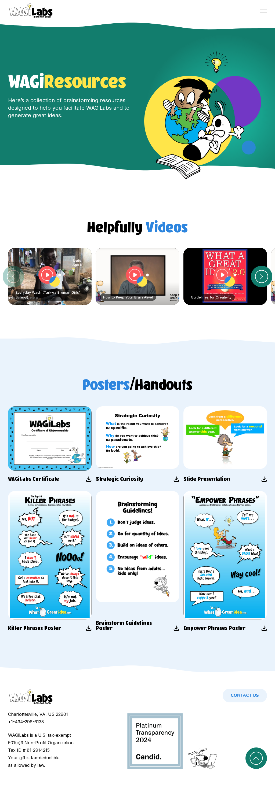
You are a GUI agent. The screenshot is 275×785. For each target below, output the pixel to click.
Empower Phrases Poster (214, 628)
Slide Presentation (206, 479)
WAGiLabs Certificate (33, 479)
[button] (261, 276)
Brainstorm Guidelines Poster (124, 626)
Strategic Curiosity (119, 479)
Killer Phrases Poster (34, 628)
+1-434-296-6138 (26, 721)
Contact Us (245, 695)
